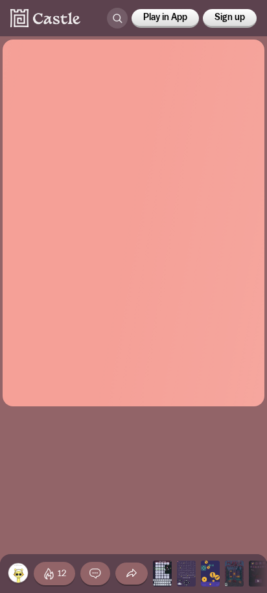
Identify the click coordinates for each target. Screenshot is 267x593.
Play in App (165, 17)
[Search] (117, 18)
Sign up (230, 17)
